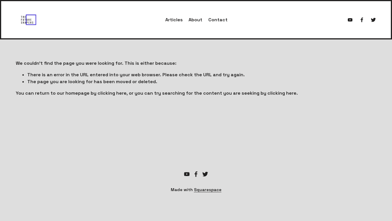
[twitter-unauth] (373, 20)
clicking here (112, 93)
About (195, 20)
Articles (174, 20)
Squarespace (208, 189)
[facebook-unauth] (362, 20)
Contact (218, 20)
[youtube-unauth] (350, 20)
